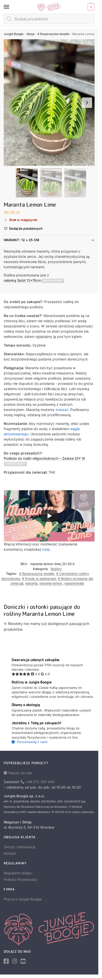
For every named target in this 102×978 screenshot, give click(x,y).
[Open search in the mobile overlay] (49, 19)
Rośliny (56, 569)
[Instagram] (14, 961)
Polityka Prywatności (20, 879)
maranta (31, 583)
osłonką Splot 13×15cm (22, 280)
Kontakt (10, 853)
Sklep (30, 34)
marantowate (74, 583)
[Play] (49, 516)
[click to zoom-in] (51, 102)
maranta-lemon (50, 583)
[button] (90, 6)
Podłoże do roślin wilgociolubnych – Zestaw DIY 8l (44, 458)
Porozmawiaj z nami (31, 742)
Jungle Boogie (14, 34)
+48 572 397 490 (40, 782)
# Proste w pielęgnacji (39, 578)
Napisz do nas (20, 773)
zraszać (61, 409)
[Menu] (11, 7)
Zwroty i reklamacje (19, 847)
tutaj (46, 549)
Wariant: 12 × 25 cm (21, 240)
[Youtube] (23, 961)
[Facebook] (6, 961)
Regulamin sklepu (18, 873)
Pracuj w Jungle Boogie (23, 899)
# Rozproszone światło (53, 34)
